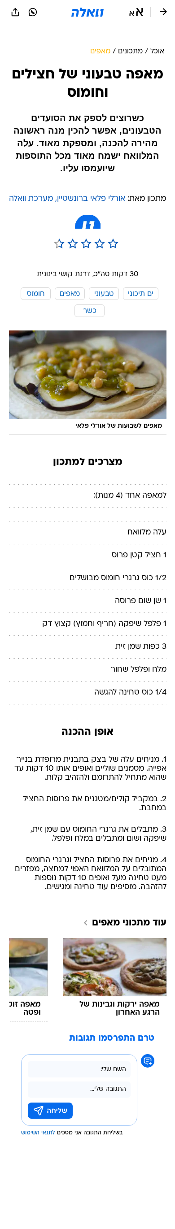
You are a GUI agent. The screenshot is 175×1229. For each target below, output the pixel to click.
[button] (136, 12)
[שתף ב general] (15, 12)
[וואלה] (87, 12)
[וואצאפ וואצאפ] (32, 12)
